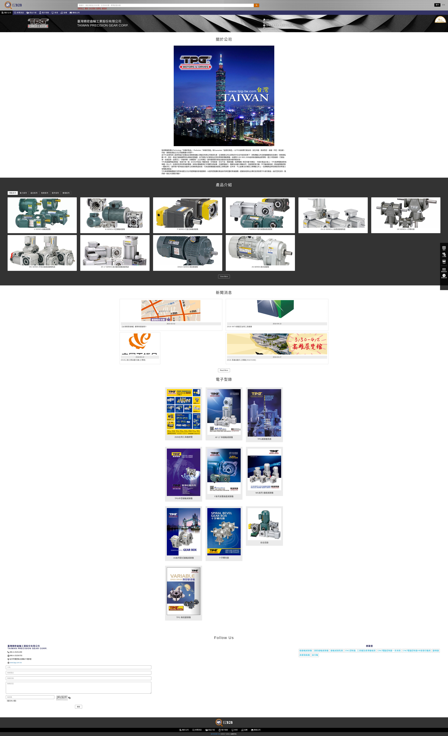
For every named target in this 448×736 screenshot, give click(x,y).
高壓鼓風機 (304, 655)
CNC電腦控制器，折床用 (389, 651)
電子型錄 (45, 13)
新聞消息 (20, 13)
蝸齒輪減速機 (305, 651)
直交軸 (315, 655)
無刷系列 (44, 193)
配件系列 (55, 193)
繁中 (437, 5)
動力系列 (23, 193)
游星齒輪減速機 (321, 651)
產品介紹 (33, 13)
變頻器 (436, 651)
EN (443, 5)
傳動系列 (12, 193)
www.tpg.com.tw (273, 28)
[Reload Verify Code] (69, 698)
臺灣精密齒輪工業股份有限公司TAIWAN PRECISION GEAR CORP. (102, 23)
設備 (65, 13)
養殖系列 (66, 193)
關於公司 (7, 13)
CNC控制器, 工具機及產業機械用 (360, 651)
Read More (224, 370)
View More (224, 276)
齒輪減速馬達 (337, 651)
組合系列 (34, 193)
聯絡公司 (76, 13)
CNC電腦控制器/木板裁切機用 (417, 651)
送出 (78, 707)
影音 (56, 13)
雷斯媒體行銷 (215, 734)
